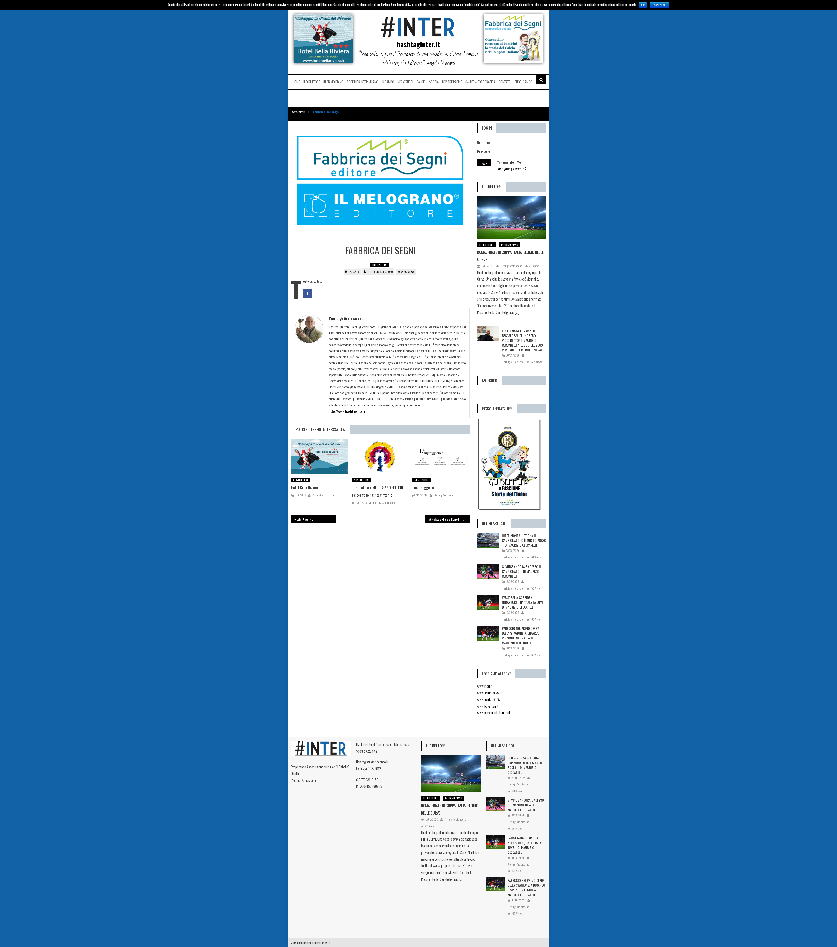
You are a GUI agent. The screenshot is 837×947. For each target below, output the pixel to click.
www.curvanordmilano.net (493, 712)
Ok (643, 5)
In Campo (388, 82)
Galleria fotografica (480, 82)
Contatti (505, 82)
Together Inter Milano (362, 82)
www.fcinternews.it (489, 692)
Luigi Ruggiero (423, 487)
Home (296, 82)
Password (484, 152)
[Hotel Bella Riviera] (319, 456)
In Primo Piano (333, 82)
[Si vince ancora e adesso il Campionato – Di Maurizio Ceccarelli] (488, 571)
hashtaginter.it (418, 44)
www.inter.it (484, 686)
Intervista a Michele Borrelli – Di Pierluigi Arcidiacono (449, 519)
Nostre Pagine (452, 82)
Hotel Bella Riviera (304, 487)
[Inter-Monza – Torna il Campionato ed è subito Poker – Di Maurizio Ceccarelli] (488, 540)
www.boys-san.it (487, 706)
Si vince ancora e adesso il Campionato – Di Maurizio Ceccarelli (521, 571)
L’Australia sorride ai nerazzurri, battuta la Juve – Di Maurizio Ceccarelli (524, 602)
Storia (434, 82)
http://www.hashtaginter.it (347, 411)
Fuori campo (523, 82)
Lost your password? (511, 169)
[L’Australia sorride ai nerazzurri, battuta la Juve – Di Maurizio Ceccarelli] (488, 602)
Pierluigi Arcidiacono (380, 272)
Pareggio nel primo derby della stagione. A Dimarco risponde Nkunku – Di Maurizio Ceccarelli (520, 635)
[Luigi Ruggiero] (441, 456)
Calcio (421, 82)
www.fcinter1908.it (489, 699)
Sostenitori (298, 111)
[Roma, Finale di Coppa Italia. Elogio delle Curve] (511, 217)
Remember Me (510, 162)
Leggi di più (659, 5)
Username (484, 142)
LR (329, 942)
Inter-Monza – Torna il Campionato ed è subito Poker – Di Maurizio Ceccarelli (524, 540)
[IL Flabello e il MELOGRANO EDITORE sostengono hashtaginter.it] (380, 456)
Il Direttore (311, 82)
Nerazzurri (405, 82)
